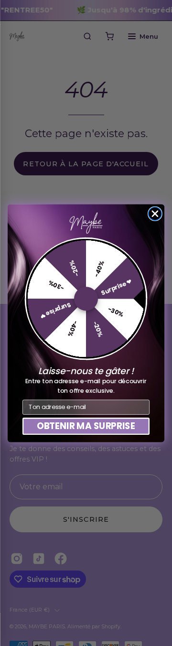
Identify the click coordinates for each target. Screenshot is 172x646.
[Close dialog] (155, 213)
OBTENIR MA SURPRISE (86, 426)
